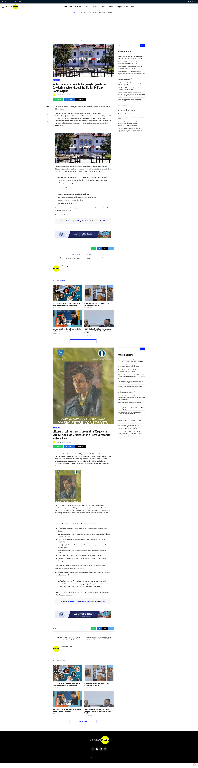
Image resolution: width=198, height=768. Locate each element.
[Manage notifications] (194, 764)
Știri (71, 7)
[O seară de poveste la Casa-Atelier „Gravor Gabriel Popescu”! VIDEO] (99, 293)
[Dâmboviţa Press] (11, 6)
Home (65, 7)
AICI (104, 221)
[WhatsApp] (47, 111)
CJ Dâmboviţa (56, 80)
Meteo (15, 1)
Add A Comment (83, 341)
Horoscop (10, 1)
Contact (4, 1)
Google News (86, 221)
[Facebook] (47, 114)
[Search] (195, 1)
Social (88, 7)
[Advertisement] (99, 26)
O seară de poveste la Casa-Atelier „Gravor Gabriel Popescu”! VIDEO (97, 304)
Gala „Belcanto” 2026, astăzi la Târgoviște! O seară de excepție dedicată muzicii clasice (66, 304)
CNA (20, 1)
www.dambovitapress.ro (105, 758)
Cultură (95, 7)
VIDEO (133, 7)
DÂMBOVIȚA (78, 7)
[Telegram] (47, 118)
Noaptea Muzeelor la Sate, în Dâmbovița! (128, 114)
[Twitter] (47, 121)
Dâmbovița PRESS (73, 221)
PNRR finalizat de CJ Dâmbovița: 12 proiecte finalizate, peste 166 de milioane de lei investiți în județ (98, 331)
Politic (103, 7)
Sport (111, 7)
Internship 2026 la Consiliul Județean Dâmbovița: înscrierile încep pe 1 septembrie (67, 330)
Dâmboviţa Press (60, 94)
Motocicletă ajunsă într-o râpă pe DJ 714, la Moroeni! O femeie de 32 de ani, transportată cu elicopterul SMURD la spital (131, 73)
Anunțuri (119, 7)
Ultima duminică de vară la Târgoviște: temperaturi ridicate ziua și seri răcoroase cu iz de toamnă (96, 12)
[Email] (47, 125)
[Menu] (3, 7)
